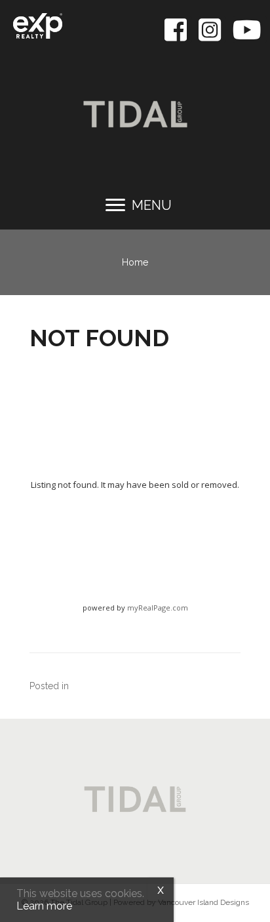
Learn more (44, 906)
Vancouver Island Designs (203, 902)
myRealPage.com (157, 607)
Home (135, 262)
